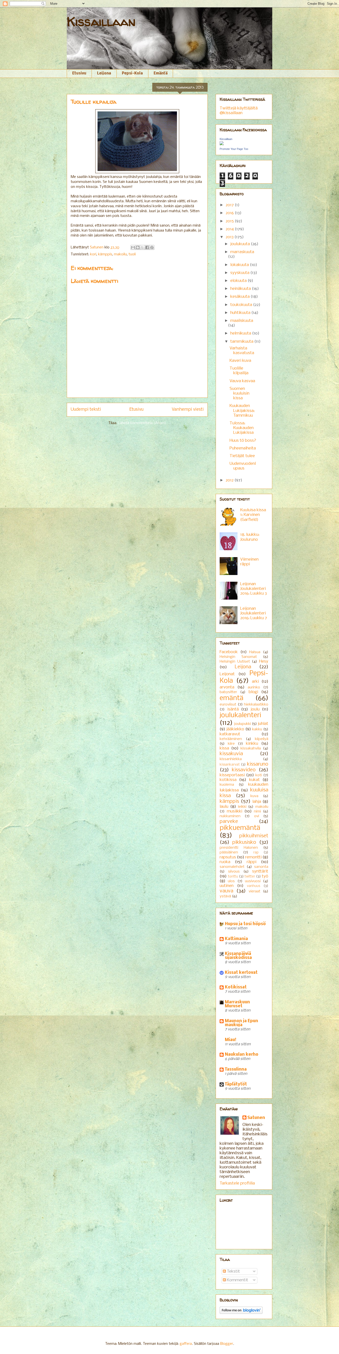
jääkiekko (235, 729)
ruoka (225, 862)
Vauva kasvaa (242, 381)
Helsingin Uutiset (235, 662)
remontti (253, 857)
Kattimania (236, 939)
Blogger (226, 1344)
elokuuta (239, 280)
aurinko (254, 687)
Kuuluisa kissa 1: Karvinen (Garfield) (253, 515)
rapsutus (228, 857)
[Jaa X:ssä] (142, 247)
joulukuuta (240, 244)
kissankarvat (230, 765)
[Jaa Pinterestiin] (151, 247)
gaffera (186, 1344)
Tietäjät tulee (242, 456)
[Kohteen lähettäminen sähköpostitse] (133, 247)
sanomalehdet (232, 867)
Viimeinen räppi (249, 562)
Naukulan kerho (241, 1054)
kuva (254, 796)
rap (256, 852)
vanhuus (253, 886)
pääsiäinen (229, 852)
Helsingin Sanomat (238, 657)
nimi (257, 811)
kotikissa (228, 780)
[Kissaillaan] (222, 144)
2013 (230, 237)
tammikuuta (242, 341)
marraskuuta (242, 252)
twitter (249, 877)
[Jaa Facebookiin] (147, 247)
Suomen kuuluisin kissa (239, 393)
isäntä (233, 709)
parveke (229, 821)
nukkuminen (230, 816)
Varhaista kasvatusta (242, 350)
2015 (230, 221)
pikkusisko (244, 842)
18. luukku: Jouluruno (249, 537)
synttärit (260, 871)
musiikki (234, 811)
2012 (230, 480)
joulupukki (242, 724)
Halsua (254, 652)
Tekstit (233, 1271)
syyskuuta (240, 273)
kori (93, 254)
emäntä (231, 698)
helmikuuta (241, 333)
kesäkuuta (240, 296)
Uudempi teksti (86, 409)
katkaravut (230, 734)
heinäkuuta (241, 288)
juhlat (263, 723)
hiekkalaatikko (256, 705)
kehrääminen (231, 739)
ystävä (225, 896)
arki (255, 681)
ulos (231, 881)
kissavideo (244, 770)
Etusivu (79, 73)
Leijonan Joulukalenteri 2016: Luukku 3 (253, 589)
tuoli (132, 254)
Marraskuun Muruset (237, 1004)
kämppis (105, 254)
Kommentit (237, 1280)
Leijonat (227, 674)
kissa (224, 748)
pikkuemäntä (240, 828)
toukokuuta (241, 305)
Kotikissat (236, 987)
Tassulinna (236, 1069)
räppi (251, 862)
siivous (234, 872)
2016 (230, 213)
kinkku (252, 743)
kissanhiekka (231, 759)
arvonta (227, 687)
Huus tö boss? (243, 440)
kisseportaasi (232, 775)
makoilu (120, 254)
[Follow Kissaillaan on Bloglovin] (241, 1312)
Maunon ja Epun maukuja (241, 1023)
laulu (224, 806)
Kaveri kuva (240, 360)
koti (258, 775)
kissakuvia (231, 753)
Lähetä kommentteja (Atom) (142, 423)
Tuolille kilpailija (239, 370)
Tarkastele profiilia (237, 1183)
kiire (231, 744)
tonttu (233, 877)
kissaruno (257, 764)
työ (265, 876)
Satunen (256, 1118)
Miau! (230, 1040)
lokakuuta (240, 265)
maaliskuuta (241, 320)
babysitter (228, 692)
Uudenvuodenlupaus (243, 466)
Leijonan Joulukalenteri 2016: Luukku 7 (253, 613)
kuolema (227, 785)
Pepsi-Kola (132, 73)
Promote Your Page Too (234, 148)
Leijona (104, 73)
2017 (230, 205)
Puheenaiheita (243, 448)
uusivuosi (253, 881)
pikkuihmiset (253, 836)
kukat (254, 780)
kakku (257, 729)
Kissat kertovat (241, 972)
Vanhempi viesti (188, 409)
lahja (256, 801)
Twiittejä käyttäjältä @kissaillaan (239, 110)
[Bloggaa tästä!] (137, 247)
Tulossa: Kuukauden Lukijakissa (242, 428)
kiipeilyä (261, 739)
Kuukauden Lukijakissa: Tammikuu (242, 411)
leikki (242, 807)
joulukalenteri (240, 715)
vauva (226, 891)
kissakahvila (250, 748)
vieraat (254, 891)
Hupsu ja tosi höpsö (245, 924)
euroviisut (228, 705)
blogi (253, 692)
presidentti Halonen (239, 848)
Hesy (263, 661)
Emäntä (161, 73)
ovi (256, 816)
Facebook (229, 652)
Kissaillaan (101, 21)
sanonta (261, 867)
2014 (230, 229)
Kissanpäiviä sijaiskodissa (238, 955)
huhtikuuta (240, 312)
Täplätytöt (236, 1084)
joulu (255, 709)
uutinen (227, 885)
